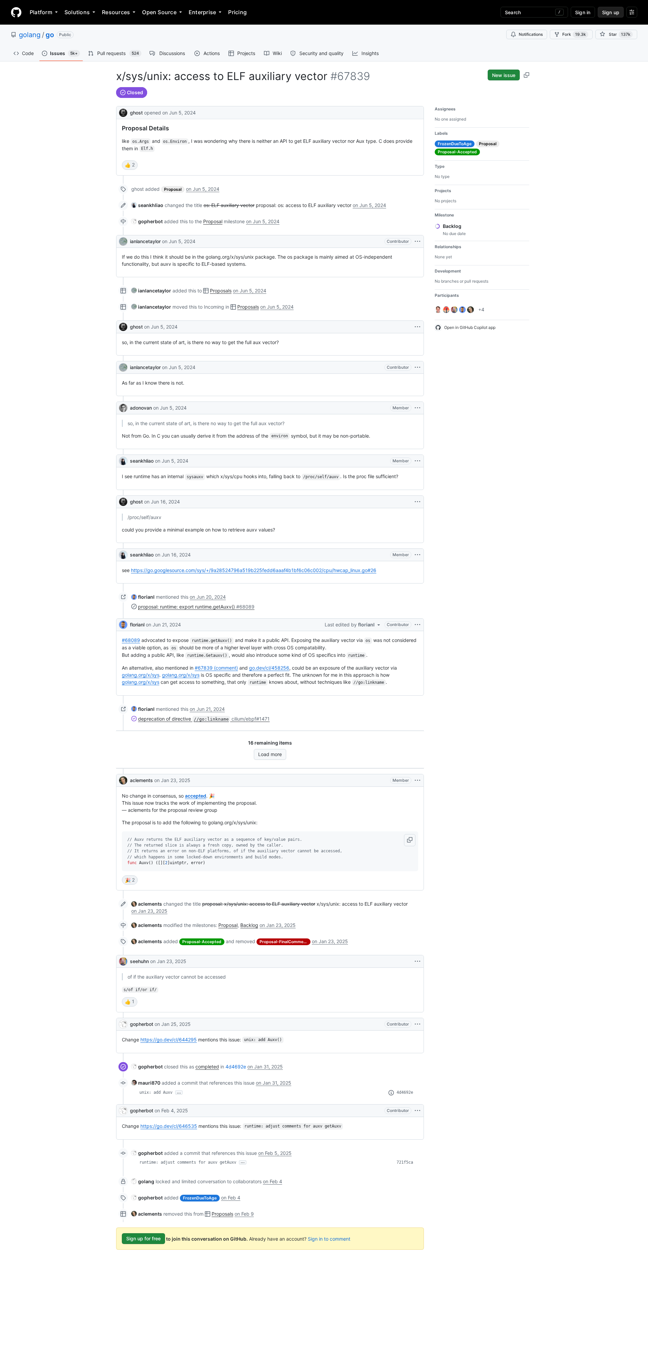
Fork (574, 34)
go (50, 35)
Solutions (77, 12)
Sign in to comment (329, 1238)
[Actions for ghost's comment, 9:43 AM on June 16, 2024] (417, 502)
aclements (141, 780)
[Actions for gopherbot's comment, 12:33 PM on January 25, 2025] (417, 1024)
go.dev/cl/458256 (269, 668)
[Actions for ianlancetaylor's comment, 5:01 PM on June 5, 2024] (417, 241)
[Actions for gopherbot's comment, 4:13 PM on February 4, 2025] (417, 1110)
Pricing (237, 12)
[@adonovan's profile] (123, 408)
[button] (409, 840)
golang (29, 35)
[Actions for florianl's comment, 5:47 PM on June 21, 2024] (417, 624)
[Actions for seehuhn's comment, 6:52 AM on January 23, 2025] (417, 961)
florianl (137, 624)
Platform (41, 12)
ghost (136, 112)
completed (207, 1066)
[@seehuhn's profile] (123, 961)
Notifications (531, 34)
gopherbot (141, 1024)
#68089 (131, 640)
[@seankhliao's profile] (123, 461)
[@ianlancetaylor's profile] (123, 241)
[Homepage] (16, 12)
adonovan (141, 408)
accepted (195, 796)
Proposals (221, 290)
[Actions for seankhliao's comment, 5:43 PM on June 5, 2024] (417, 461)
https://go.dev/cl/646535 (168, 1126)
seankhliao (142, 461)
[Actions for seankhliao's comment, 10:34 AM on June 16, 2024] (417, 555)
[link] (147, 205)
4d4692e (235, 1066)
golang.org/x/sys (140, 675)
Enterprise (202, 12)
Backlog (249, 925)
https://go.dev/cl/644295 (168, 1039)
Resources (116, 12)
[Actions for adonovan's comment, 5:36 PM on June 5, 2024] (417, 408)
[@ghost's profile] (123, 112)
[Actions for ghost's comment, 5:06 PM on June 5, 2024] (417, 327)
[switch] (130, 165)
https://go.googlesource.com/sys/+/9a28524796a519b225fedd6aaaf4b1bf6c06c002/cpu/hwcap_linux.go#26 (253, 570)
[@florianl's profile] (123, 625)
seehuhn (139, 961)
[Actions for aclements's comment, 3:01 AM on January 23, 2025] (417, 780)
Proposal (212, 221)
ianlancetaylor (145, 241)
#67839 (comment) (216, 668)
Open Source (159, 12)
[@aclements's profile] (123, 780)
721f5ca (405, 1162)
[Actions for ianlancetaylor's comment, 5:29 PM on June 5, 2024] (417, 367)
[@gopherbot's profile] (123, 1024)
